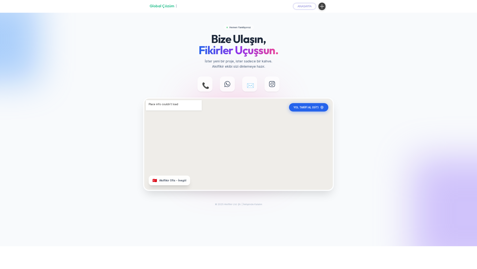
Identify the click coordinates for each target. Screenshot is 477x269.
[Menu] (322, 6)
